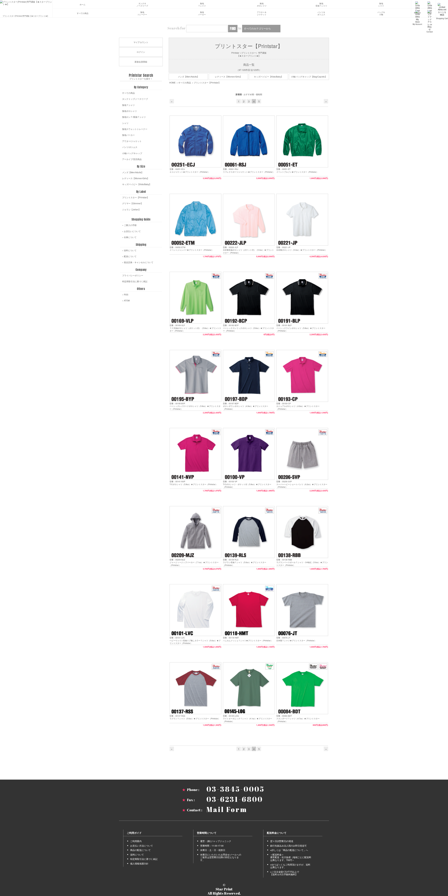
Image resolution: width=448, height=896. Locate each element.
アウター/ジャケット (132, 141)
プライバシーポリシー (132, 275)
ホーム (82, 5)
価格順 (259, 94)
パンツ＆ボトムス (321, 13)
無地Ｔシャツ (202, 4)
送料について (137, 854)
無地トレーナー (142, 13)
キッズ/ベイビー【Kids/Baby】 (268, 76)
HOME (172, 82)
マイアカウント (141, 42)
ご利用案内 (136, 841)
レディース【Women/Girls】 (228, 76)
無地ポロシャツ (262, 4)
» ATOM (126, 300)
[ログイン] (430, 4)
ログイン (141, 51)
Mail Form (226, 809)
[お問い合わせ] (430, 13)
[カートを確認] (442, 4)
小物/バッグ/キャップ (132, 153)
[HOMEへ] (26, 3)
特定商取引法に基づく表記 (134, 281)
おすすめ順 (249, 94)
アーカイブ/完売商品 (132, 159)
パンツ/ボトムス (129, 147)
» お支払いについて (131, 231)
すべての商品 (82, 13)
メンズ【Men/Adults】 (188, 76)
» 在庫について (129, 237)
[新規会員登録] (417, 4)
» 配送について (129, 256)
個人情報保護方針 (139, 863)
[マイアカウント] (417, 13)
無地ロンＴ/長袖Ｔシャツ (134, 116)
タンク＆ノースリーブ (142, 4)
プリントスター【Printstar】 (207, 82)
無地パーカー (202, 13)
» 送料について (129, 250)
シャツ (125, 122)
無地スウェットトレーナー (134, 128)
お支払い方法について (141, 845)
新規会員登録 (141, 61)
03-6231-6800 (234, 799)
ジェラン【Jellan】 (131, 209)
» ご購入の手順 (129, 225)
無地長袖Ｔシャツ (321, 4)
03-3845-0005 (235, 789)
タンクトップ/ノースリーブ (135, 98)
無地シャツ (381, 4)
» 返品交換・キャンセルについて (137, 262)
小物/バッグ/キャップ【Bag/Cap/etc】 (309, 76)
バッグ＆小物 (381, 13)
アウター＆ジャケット (262, 13)
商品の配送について (140, 850)
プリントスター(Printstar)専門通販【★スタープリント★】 (26, 16)
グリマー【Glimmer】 (132, 203)
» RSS (125, 294)
